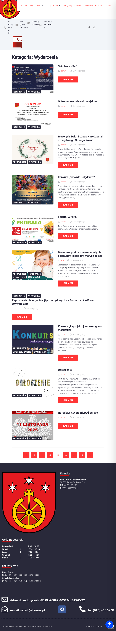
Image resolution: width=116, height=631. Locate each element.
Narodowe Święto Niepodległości (78, 412)
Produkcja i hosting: (94, 626)
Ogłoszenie (65, 369)
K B (62, 260)
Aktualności (19, 162)
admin (63, 71)
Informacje (19, 92)
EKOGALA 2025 (67, 217)
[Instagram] (94, 27)
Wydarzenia (34, 92)
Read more (68, 79)
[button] (37, 6)
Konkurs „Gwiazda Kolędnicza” (76, 177)
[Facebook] (62, 609)
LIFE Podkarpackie (22, 352)
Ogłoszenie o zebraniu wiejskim (77, 101)
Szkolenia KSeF (67, 66)
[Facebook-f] (89, 27)
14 (82, 455)
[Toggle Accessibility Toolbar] (109, 624)
